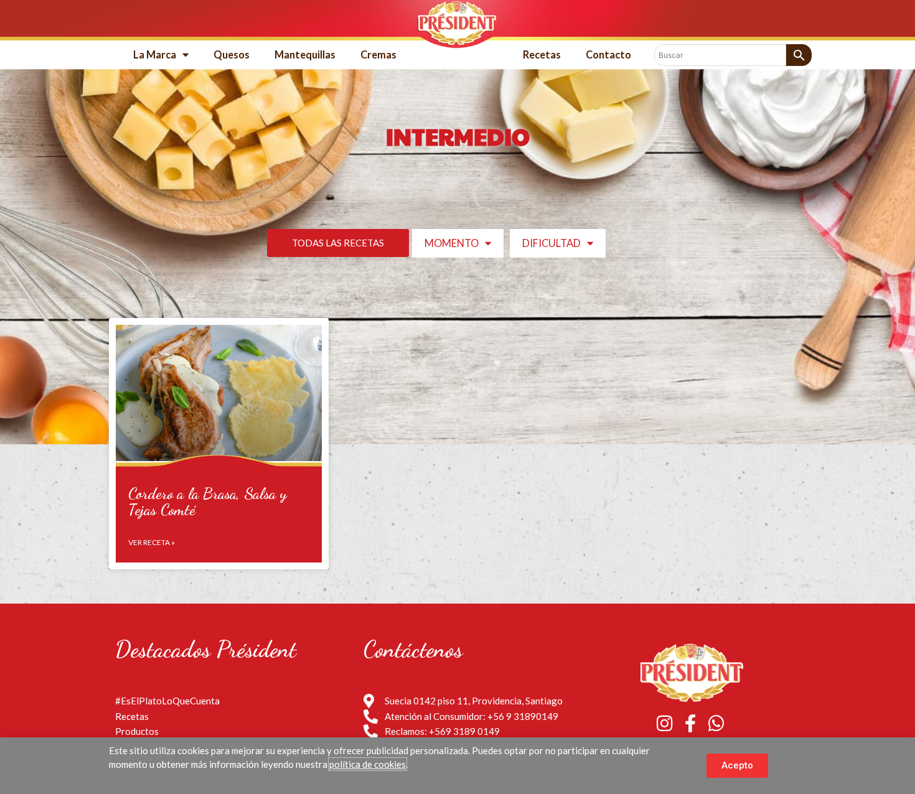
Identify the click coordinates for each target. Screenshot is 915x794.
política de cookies (367, 764)
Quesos (232, 55)
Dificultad (551, 243)
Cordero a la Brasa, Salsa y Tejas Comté (207, 501)
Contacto (608, 55)
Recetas (542, 55)
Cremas (378, 55)
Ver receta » (151, 542)
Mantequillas (305, 55)
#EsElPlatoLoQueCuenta (167, 700)
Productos (137, 731)
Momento (452, 243)
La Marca (154, 55)
